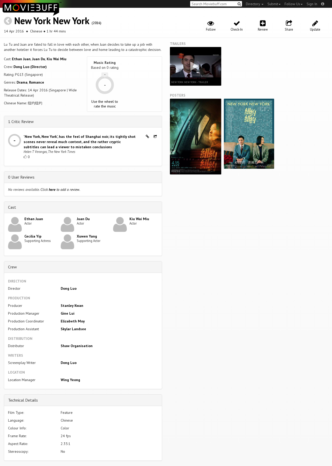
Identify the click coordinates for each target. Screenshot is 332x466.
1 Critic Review (21, 121)
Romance (36, 82)
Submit (272, 4)
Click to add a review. (60, 189)
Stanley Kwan (72, 305)
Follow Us (292, 4)
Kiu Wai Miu (56, 59)
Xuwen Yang (87, 236)
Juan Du (38, 59)
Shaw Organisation (77, 345)
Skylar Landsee (73, 329)
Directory (253, 4)
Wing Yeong (70, 379)
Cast (12, 207)
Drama (22, 82)
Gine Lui (67, 313)
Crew (12, 266)
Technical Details (23, 400)
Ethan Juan (21, 59)
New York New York (51, 21)
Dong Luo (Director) (30, 66)
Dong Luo (69, 288)
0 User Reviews (21, 177)
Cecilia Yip (33, 236)
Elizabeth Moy (73, 321)
